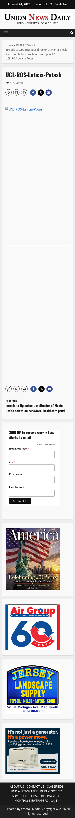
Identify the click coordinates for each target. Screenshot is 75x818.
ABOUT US (17, 787)
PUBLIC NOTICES (51, 791)
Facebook (41, 4)
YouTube (60, 4)
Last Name (16, 487)
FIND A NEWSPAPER (24, 791)
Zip (12, 462)
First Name (15, 474)
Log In (54, 801)
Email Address (19, 448)
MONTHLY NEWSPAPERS (31, 801)
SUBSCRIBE (37, 796)
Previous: (35, 405)
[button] (6, 33)
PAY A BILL (54, 796)
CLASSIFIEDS (55, 787)
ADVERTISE (19, 796)
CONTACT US (35, 787)
